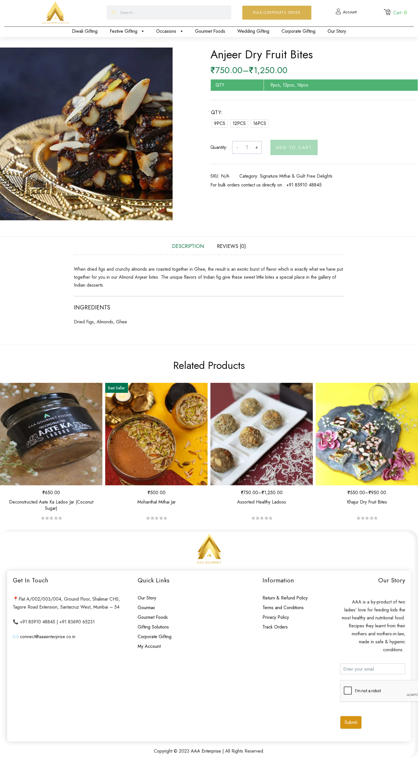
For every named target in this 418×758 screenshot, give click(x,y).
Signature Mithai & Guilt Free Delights (296, 176)
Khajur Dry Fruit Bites (367, 502)
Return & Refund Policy (285, 598)
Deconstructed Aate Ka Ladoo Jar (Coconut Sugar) (51, 505)
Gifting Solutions (153, 627)
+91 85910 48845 (304, 185)
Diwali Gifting (85, 31)
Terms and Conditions (283, 607)
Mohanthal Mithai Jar (156, 502)
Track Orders (275, 627)
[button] (276, 13)
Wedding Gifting (253, 31)
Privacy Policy (275, 617)
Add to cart (294, 147)
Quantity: (218, 147)
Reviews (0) (231, 246)
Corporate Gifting (298, 31)
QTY (216, 112)
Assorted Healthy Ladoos (261, 502)
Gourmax (146, 607)
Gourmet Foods (210, 31)
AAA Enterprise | (208, 751)
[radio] (220, 123)
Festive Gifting (123, 31)
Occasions (166, 31)
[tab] (188, 246)
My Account (149, 646)
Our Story (337, 31)
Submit (351, 722)
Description (188, 246)
